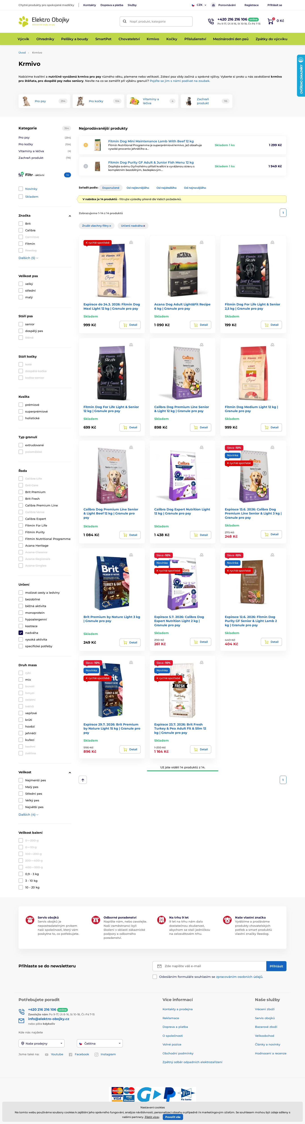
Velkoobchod (264, 1035)
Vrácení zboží (265, 1009)
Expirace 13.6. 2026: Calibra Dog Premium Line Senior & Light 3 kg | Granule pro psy (253, 513)
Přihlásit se (274, 5)
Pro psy (45, 137)
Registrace (251, 5)
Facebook (82, 1054)
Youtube (57, 1054)
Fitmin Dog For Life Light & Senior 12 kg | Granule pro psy (111, 409)
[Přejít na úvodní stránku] (44, 21)
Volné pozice (172, 1044)
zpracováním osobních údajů (239, 977)
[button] (131, 242)
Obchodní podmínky (178, 1053)
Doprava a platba (111, 5)
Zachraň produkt (45, 158)
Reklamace (171, 1018)
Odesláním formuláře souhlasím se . (211, 977)
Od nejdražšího (167, 187)
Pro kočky (45, 144)
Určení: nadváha (132, 225)
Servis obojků (265, 1018)
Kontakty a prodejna (178, 1009)
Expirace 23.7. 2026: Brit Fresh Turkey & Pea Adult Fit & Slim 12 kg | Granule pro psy (180, 728)
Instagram (108, 1054)
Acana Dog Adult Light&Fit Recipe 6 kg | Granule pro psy (182, 306)
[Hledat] (125, 22)
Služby (132, 5)
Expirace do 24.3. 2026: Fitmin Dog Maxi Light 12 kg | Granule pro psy (112, 306)
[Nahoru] (83, 780)
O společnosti (173, 1035)
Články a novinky (267, 1044)
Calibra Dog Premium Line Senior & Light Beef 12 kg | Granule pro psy (111, 513)
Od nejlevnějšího (138, 187)
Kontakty (89, 5)
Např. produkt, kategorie (148, 21)
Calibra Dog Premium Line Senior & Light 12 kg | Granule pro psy (181, 409)
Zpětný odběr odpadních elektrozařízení (192, 1062)
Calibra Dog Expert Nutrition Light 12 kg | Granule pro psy (182, 511)
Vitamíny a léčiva (45, 151)
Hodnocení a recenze (270, 1053)
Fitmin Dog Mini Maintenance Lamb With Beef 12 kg (151, 141)
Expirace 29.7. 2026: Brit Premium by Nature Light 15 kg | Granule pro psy (112, 728)
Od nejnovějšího (195, 187)
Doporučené (110, 187)
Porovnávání (227, 5)
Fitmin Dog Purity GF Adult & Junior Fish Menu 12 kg (151, 162)
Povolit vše (173, 1117)
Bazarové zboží (266, 1027)
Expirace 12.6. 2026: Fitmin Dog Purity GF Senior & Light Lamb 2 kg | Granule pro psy (251, 621)
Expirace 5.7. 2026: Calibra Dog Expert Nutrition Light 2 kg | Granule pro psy (179, 621)
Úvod (22, 52)
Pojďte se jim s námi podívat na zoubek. (180, 81)
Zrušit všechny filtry (95, 225)
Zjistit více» (152, 1117)
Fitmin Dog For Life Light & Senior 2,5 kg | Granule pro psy (252, 306)
